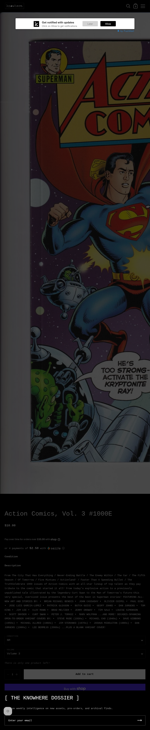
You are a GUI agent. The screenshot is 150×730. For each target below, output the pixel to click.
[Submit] (139, 720)
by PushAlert (127, 31)
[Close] (144, 696)
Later (90, 23)
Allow (108, 23)
